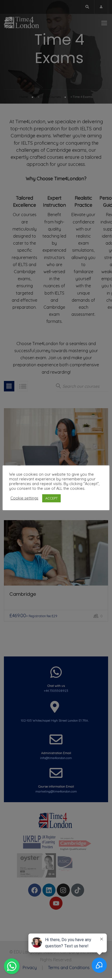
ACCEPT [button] (51, 498)
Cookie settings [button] (24, 498)
